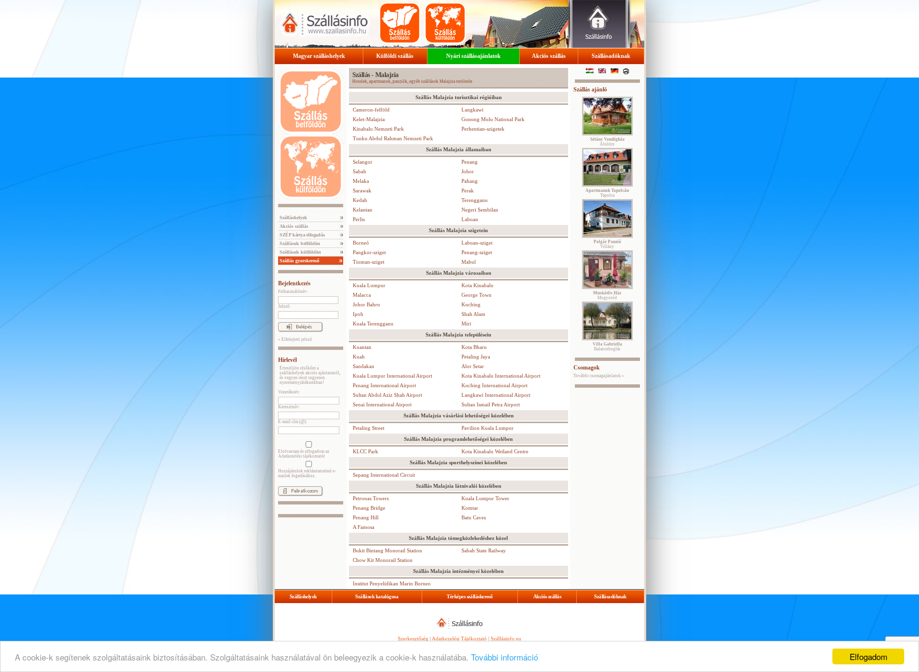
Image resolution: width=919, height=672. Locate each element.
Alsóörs (607, 141)
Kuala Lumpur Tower (485, 498)
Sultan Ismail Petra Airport (490, 404)
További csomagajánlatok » (598, 375)
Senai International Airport (382, 404)
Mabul (468, 262)
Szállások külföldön (299, 252)
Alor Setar (472, 366)
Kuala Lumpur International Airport (392, 376)
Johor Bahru (366, 304)
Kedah (360, 200)
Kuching (471, 304)
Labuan (469, 219)
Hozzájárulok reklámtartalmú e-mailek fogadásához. (307, 473)
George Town (476, 295)
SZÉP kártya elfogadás (301, 234)
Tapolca (607, 193)
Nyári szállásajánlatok (473, 56)
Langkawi (472, 109)
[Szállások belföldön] (400, 23)
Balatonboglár (607, 346)
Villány (607, 244)
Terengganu (474, 200)
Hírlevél (287, 360)
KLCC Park (365, 451)
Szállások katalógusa (376, 596)
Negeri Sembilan (479, 210)
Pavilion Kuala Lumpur (487, 428)
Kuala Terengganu (373, 323)
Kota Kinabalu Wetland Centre (494, 451)
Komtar (469, 508)
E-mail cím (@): (292, 421)
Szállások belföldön (299, 243)
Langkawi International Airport (495, 395)
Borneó (361, 243)
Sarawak (362, 190)
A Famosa (363, 527)
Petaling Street (368, 428)
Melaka (361, 181)
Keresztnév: (289, 406)
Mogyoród (607, 295)
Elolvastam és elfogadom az (303, 454)
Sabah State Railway (483, 550)
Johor (467, 171)
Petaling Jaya (475, 356)
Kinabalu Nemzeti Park (378, 129)
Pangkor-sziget (369, 252)
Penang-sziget (476, 252)
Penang (469, 162)
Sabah (359, 171)
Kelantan (362, 210)
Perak (467, 190)
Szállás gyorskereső (298, 260)
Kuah (359, 356)
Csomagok (586, 367)
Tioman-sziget (368, 262)
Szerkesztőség (413, 638)
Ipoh (358, 314)
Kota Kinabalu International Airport (500, 376)
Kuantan (362, 347)
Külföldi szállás (395, 56)
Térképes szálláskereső (470, 596)
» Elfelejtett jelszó (295, 339)
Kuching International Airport (494, 385)
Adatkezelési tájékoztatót (301, 456)
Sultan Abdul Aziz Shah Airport (387, 395)
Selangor (362, 162)
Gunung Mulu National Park (493, 119)
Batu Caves (473, 517)
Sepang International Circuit (384, 475)
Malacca (362, 295)
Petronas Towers (371, 498)
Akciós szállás (549, 56)
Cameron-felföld (371, 109)
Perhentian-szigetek (482, 129)
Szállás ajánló (590, 89)
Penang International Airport (384, 385)
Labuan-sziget (477, 243)
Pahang (469, 181)
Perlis (359, 219)
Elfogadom (868, 656)
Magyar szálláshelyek (319, 56)
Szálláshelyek (292, 217)
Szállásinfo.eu (506, 638)
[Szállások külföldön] (445, 23)
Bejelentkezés (294, 283)
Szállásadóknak (611, 56)
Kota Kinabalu (477, 285)
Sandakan (363, 366)
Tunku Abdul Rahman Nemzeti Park (393, 138)
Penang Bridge (369, 508)
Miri (466, 323)
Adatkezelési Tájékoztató (459, 638)
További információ (504, 657)
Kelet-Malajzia (369, 119)
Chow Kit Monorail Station (383, 560)
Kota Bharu (474, 347)
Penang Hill (366, 517)
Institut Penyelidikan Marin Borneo (392, 583)
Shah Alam (473, 314)
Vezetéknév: (289, 392)
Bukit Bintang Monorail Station (387, 550)
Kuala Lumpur (369, 285)
